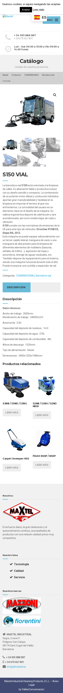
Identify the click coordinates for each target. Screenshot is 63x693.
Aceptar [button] (26, 9)
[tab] (16, 287)
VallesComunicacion (33, 689)
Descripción (16, 287)
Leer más (11, 412)
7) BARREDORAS (25, 275)
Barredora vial (43, 275)
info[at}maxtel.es (16, 666)
